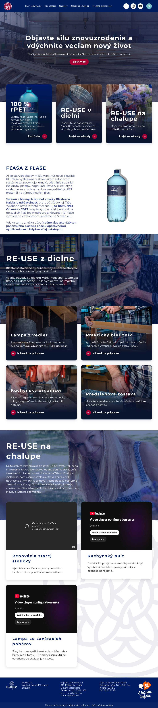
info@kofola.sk (74, 693)
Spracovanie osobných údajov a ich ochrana (67, 705)
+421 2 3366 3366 (77, 690)
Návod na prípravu (30, 353)
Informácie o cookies (102, 705)
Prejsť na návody (80, 136)
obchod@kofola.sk (70, 695)
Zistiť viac (79, 61)
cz (149, 6)
